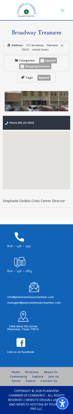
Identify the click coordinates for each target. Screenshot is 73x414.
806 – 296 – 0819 (19, 271)
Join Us (53, 376)
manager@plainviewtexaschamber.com (34, 302)
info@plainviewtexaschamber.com (30, 297)
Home (16, 372)
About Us (50, 372)
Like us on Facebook (20, 352)
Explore (37, 376)
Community (18, 376)
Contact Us (49, 381)
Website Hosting (30, 404)
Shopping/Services (37, 66)
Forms (16, 381)
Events (31, 381)
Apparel (50, 60)
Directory (32, 372)
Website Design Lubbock (45, 400)
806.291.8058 (26, 122)
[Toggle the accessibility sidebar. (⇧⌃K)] (62, 403)
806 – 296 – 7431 (19, 246)
